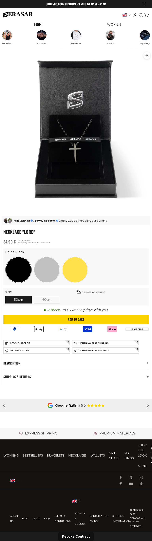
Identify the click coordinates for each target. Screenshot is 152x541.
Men (38, 24)
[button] (18, 270)
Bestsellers (33, 455)
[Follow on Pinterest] (121, 484)
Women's (11, 455)
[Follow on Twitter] (131, 477)
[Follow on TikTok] (141, 484)
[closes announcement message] (144, 4)
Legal (36, 518)
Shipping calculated (28, 242)
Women (114, 24)
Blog (25, 518)
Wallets (98, 455)
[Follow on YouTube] (131, 484)
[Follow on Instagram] (141, 477)
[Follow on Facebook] (121, 477)
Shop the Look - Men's (142, 455)
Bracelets (55, 455)
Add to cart (76, 319)
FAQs (47, 518)
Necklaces (77, 455)
